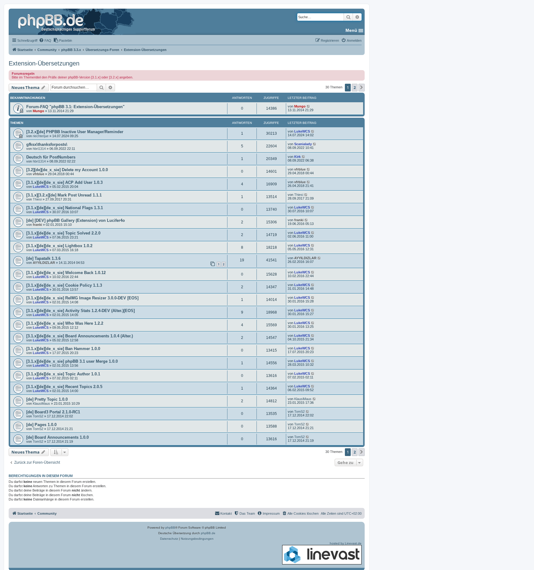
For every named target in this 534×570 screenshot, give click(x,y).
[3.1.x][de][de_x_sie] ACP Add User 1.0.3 (64, 182)
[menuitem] (45, 40)
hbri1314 (39, 148)
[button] (361, 87)
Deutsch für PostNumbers (50, 157)
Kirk (297, 156)
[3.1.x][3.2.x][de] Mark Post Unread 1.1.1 (64, 195)
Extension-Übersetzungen (44, 63)
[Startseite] (57, 21)
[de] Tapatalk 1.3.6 (43, 258)
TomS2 (38, 416)
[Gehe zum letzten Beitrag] (309, 106)
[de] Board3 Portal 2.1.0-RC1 (53, 412)
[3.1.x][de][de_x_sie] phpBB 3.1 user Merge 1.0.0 (72, 361)
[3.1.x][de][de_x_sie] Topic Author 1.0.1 (63, 374)
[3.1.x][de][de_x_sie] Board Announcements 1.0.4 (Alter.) (79, 336)
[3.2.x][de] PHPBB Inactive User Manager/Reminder (74, 131)
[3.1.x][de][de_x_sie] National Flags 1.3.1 (64, 207)
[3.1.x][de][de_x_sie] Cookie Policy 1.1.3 (64, 285)
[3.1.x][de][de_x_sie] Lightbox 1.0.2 (59, 245)
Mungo (38, 111)
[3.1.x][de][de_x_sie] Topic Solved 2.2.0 (63, 233)
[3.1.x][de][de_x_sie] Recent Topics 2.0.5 (64, 386)
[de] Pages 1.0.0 (41, 424)
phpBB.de (208, 533)
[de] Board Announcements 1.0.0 (57, 437)
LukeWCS (302, 131)
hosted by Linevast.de (346, 543)
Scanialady (303, 144)
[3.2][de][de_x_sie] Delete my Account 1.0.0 (67, 169)
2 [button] (355, 87)
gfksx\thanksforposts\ (46, 144)
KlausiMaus (41, 403)
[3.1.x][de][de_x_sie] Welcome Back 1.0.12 (66, 272)
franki (37, 224)
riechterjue (41, 136)
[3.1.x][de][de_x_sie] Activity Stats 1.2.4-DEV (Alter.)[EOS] (80, 310)
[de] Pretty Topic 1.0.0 (47, 399)
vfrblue (38, 174)
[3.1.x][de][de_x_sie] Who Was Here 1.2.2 (64, 323)
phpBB (170, 527)
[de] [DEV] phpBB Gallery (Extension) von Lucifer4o (75, 220)
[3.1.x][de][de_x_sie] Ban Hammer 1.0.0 (63, 348)
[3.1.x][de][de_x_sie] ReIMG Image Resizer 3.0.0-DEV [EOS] (82, 298)
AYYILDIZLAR (44, 262)
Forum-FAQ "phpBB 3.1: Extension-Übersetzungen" (75, 106)
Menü (351, 30)
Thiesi (37, 199)
